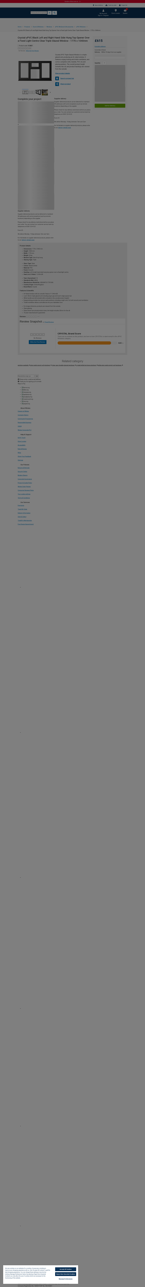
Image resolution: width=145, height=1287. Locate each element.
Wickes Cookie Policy (27, 1278)
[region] (40, 1274)
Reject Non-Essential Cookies (65, 1274)
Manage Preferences (65, 1279)
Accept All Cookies (66, 1269)
